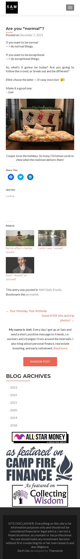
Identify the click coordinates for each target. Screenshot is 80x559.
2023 (13, 387)
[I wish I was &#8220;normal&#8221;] (52, 238)
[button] (12, 8)
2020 (13, 410)
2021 (13, 402)
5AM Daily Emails (49, 289)
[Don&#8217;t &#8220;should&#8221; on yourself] (20, 265)
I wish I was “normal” (50, 248)
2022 (13, 395)
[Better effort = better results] (20, 238)
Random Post (40, 361)
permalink (32, 294)
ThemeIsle (56, 550)
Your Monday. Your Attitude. (26, 311)
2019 (13, 417)
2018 (13, 425)
